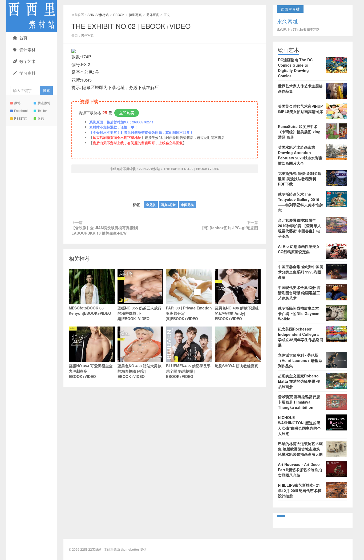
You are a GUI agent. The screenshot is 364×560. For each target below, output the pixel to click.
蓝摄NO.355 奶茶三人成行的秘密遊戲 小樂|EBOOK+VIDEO (139, 313)
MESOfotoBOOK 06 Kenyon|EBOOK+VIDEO (90, 310)
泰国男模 (187, 204)
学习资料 (27, 73)
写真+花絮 (168, 204)
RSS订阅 (20, 118)
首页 (23, 38)
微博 (17, 102)
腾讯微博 (44, 102)
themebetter (130, 549)
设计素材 (27, 49)
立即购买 (126, 112)
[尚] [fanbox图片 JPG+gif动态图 (230, 227)
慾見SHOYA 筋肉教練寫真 (236, 365)
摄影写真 (135, 14)
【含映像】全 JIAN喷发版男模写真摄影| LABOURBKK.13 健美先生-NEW (104, 230)
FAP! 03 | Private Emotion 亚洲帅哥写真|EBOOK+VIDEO (189, 313)
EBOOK (118, 14)
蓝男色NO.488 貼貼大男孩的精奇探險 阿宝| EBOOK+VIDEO (139, 371)
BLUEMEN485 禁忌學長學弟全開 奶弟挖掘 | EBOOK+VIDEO (188, 371)
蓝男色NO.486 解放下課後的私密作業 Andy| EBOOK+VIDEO (237, 313)
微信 (41, 118)
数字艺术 (27, 61)
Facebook (21, 110)
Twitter (42, 110)
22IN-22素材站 (31, 16)
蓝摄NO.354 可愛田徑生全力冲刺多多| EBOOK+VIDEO (91, 371)
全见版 (151, 204)
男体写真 (152, 14)
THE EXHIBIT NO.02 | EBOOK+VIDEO (131, 26)
